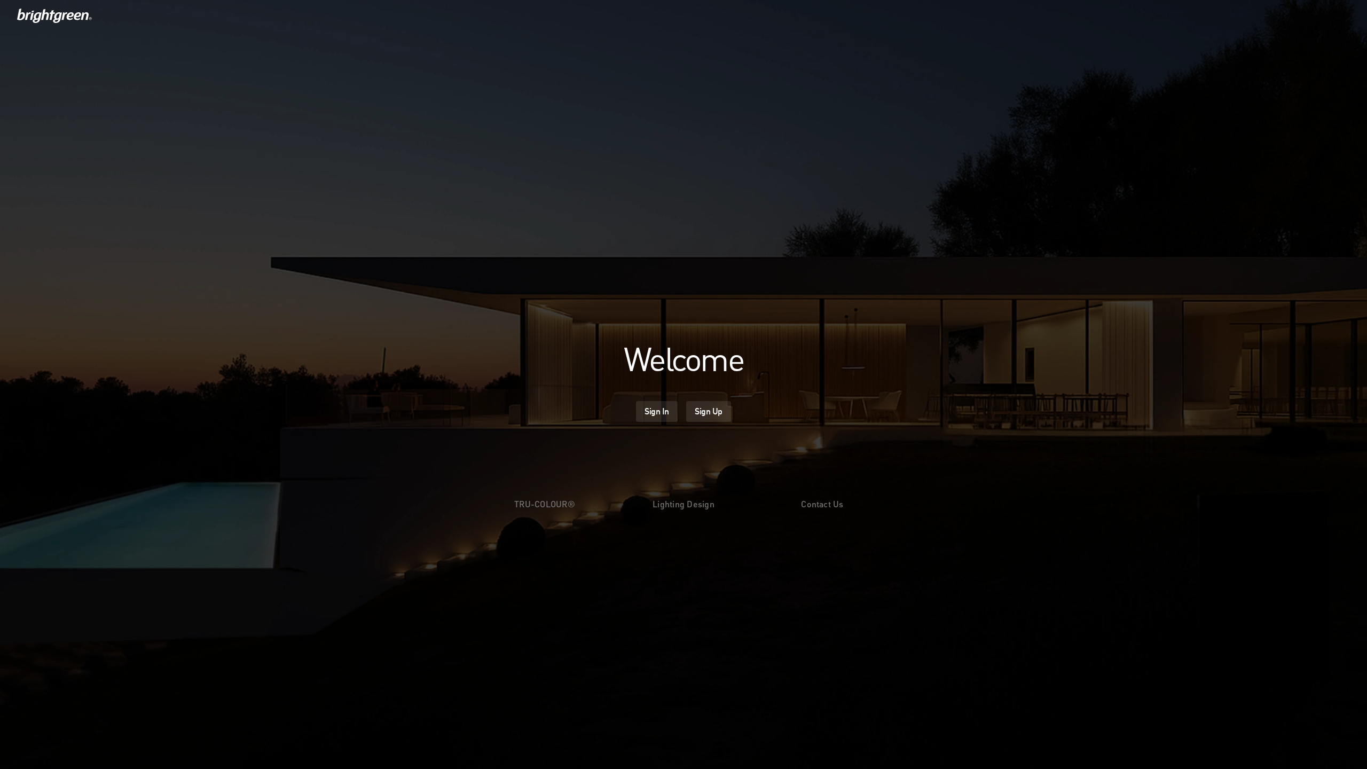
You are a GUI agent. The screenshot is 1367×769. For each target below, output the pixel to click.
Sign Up (708, 411)
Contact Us (822, 503)
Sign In (657, 411)
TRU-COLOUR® (544, 503)
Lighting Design (683, 503)
